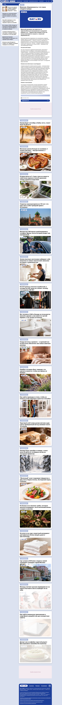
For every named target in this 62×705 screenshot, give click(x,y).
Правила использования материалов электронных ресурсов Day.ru (32, 700)
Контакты (31, 685)
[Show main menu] (51, 1)
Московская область (33, 1)
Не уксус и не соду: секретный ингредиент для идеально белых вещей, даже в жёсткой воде (35, 546)
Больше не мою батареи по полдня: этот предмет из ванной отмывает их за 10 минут (10, 43)
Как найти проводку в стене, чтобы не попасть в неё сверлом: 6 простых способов (35, 408)
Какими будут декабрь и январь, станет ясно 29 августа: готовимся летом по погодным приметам (35, 463)
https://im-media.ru (24, 690)
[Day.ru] (4, 1)
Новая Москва (19, 1)
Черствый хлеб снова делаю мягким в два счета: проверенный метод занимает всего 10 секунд (35, 436)
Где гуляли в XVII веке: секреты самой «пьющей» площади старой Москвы (35, 572)
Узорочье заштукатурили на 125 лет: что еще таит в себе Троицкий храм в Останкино (35, 217)
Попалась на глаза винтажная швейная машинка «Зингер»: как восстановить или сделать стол (9, 15)
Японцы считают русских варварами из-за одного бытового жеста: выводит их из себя (35, 600)
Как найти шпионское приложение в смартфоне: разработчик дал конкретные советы (35, 627)
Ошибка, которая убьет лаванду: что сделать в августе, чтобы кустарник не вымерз (35, 382)
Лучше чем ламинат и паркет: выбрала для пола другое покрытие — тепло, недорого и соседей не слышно (9, 9)
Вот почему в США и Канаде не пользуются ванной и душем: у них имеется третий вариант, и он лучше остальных (35, 327)
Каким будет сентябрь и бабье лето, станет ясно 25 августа (35, 134)
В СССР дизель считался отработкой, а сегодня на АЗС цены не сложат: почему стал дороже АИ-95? (35, 300)
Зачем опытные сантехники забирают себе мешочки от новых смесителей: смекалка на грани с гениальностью (35, 272)
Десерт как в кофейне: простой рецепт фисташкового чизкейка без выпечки (35, 653)
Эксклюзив (25, 1)
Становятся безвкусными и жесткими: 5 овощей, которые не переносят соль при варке (9, 33)
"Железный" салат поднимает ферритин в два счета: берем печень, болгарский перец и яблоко (35, 491)
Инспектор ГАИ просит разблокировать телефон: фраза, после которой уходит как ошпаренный (35, 244)
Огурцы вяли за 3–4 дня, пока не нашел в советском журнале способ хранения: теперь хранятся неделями (35, 189)
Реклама (38, 685)
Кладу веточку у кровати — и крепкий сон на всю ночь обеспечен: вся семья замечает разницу (35, 355)
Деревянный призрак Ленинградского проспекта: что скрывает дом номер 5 (9, 38)
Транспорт (41, 1)
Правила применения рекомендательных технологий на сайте (31, 701)
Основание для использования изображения (28, 703)
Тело (4, 4)
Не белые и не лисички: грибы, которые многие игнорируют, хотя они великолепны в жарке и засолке (35, 519)
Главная (24, 686)
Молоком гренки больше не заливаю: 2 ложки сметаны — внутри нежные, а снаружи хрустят (35, 162)
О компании (44, 685)
